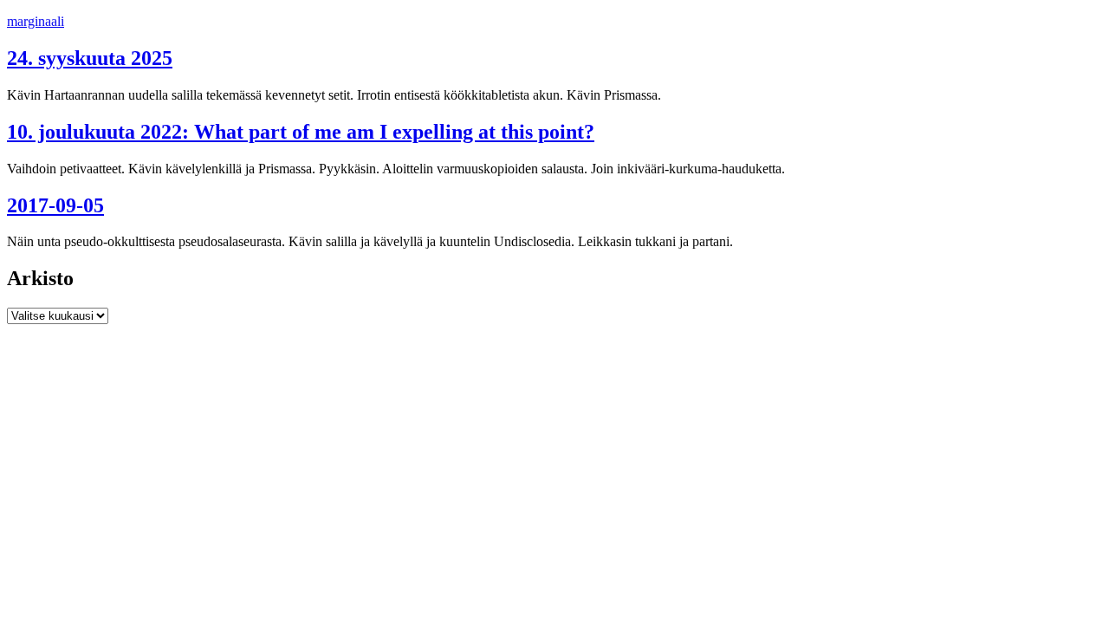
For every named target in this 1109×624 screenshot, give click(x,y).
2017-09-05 (55, 205)
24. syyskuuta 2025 (89, 58)
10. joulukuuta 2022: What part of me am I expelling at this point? (300, 131)
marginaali (35, 21)
